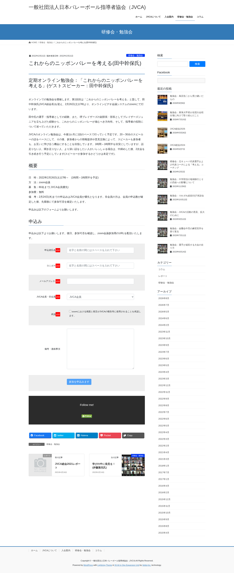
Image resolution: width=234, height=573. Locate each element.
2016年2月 (163, 492)
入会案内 (65, 550)
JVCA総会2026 (177, 128)
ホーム (34, 550)
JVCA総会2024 (177, 145)
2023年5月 (163, 365)
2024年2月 (163, 325)
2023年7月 (163, 352)
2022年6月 (163, 418)
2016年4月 (163, 486)
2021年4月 (163, 452)
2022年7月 (163, 412)
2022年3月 (163, 439)
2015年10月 (164, 512)
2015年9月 (163, 519)
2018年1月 (163, 465)
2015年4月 (163, 532)
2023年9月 (163, 345)
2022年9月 (163, 398)
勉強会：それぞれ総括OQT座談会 (187, 195)
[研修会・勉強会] (133, 461)
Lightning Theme (104, 565)
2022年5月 (163, 425)
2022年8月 (163, 405)
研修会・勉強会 (135, 55)
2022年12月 (164, 385)
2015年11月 (164, 506)
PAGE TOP (225, 553)
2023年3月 (163, 378)
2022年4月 (163, 432)
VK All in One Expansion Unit (126, 565)
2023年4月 (163, 372)
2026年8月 (163, 298)
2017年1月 (163, 479)
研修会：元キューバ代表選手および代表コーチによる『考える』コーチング (186, 164)
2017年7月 (163, 472)
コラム (161, 269)
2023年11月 (164, 331)
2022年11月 (164, 392)
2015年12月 (164, 499)
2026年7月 (163, 305)
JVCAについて (49, 550)
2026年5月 (163, 311)
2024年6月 (163, 318)
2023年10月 (164, 338)
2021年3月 (163, 459)
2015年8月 (163, 526)
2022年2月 (163, 445)
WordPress (88, 565)
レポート (162, 276)
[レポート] (40, 461)
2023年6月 (163, 358)
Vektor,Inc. (146, 565)
